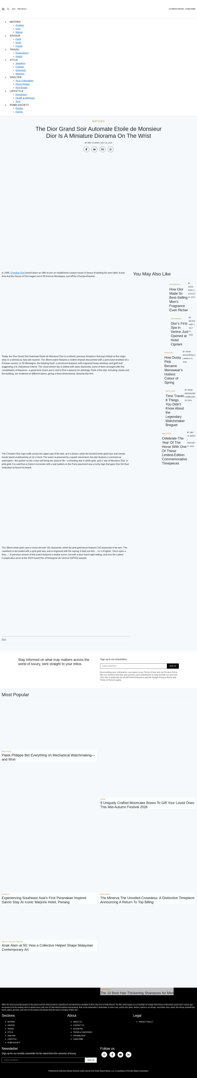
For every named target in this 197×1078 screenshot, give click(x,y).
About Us (77, 1022)
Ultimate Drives (176, 9)
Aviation (20, 25)
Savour (15, 35)
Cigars (19, 46)
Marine (19, 32)
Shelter (16, 77)
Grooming (21, 70)
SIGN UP (172, 666)
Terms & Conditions (82, 1032)
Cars (18, 29)
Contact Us (78, 1025)
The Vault (22, 9)
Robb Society (19, 105)
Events (19, 112)
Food (18, 39)
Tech (18, 101)
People (19, 108)
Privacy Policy (146, 1022)
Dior (4, 639)
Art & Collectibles (24, 81)
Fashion (20, 67)
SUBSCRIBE (190, 9)
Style (14, 60)
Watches (20, 74)
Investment (21, 94)
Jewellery (20, 63)
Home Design (23, 84)
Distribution (79, 1036)
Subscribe (78, 1039)
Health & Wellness (25, 98)
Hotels (19, 56)
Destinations (22, 53)
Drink (18, 42)
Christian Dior (18, 273)
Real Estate (22, 87)
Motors (15, 22)
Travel (15, 49)
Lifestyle (17, 91)
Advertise (78, 1029)
